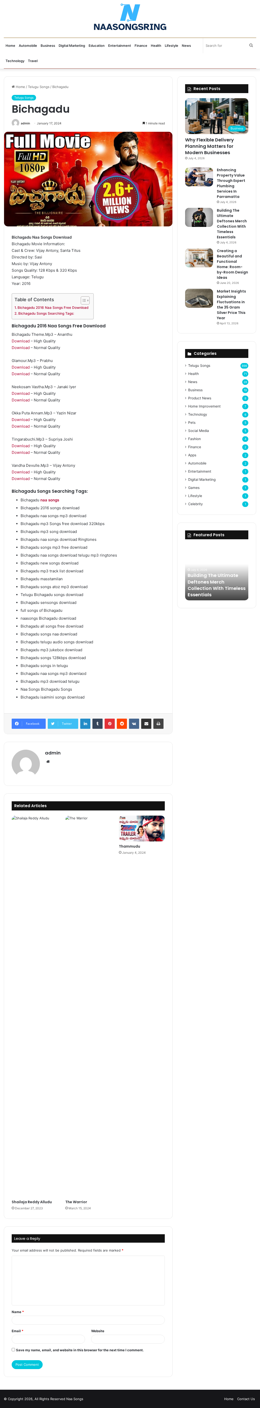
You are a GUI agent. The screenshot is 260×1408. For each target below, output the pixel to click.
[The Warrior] (88, 1006)
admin (25, 123)
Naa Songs (74, 1399)
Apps (192, 455)
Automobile (28, 45)
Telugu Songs (39, 87)
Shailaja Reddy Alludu (32, 1201)
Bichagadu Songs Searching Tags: (46, 313)
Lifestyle (171, 45)
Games (194, 488)
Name (18, 1312)
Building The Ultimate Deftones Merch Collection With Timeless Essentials (232, 224)
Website (97, 1331)
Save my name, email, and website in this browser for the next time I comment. (80, 1350)
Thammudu (129, 846)
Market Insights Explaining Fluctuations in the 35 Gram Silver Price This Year (231, 305)
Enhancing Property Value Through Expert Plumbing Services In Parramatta (231, 183)
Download (21, 341)
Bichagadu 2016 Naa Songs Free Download (53, 308)
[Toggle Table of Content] (82, 300)
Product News (199, 398)
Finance (141, 45)
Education (97, 45)
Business (48, 45)
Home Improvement (204, 406)
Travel (33, 61)
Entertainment (119, 45)
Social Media (198, 431)
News (186, 45)
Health (156, 45)
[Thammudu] (142, 828)
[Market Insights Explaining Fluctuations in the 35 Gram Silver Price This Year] (199, 298)
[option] (217, 572)
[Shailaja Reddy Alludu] (35, 1006)
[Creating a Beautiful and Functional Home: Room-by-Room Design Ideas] (199, 257)
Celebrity (195, 504)
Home (10, 45)
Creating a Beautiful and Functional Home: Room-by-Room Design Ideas (232, 264)
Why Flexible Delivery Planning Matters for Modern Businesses (209, 146)
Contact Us (246, 1399)
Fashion (194, 439)
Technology (15, 61)
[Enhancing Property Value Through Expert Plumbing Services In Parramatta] (199, 176)
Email (17, 1331)
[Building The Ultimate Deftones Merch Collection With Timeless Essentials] (199, 217)
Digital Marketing (72, 45)
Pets (192, 422)
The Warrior (76, 1201)
